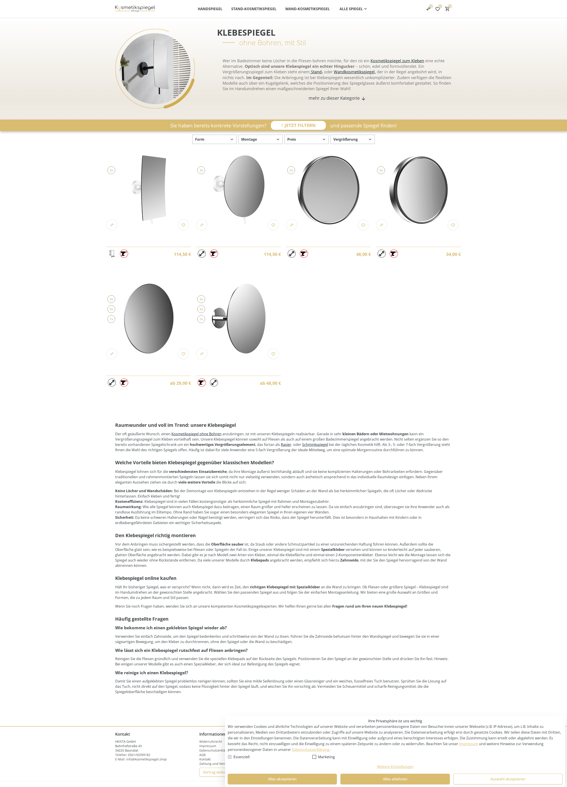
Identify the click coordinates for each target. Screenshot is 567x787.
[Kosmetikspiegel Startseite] (135, 9)
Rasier (286, 444)
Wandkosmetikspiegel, (355, 71)
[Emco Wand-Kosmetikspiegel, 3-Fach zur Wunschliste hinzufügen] (183, 225)
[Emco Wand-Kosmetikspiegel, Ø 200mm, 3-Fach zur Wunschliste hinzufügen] (273, 225)
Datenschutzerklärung (310, 749)
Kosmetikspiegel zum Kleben (397, 60)
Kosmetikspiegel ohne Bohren (196, 433)
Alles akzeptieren (282, 779)
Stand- (316, 71)
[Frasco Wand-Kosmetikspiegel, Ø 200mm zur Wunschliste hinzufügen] (273, 353)
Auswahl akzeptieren (507, 779)
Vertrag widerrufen (219, 772)
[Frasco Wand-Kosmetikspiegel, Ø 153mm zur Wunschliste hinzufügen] (183, 353)
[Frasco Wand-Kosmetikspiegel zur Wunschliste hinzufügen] (363, 225)
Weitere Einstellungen (395, 766)
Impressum (468, 743)
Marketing (326, 756)
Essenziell (241, 756)
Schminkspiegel (315, 444)
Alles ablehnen (395, 779)
